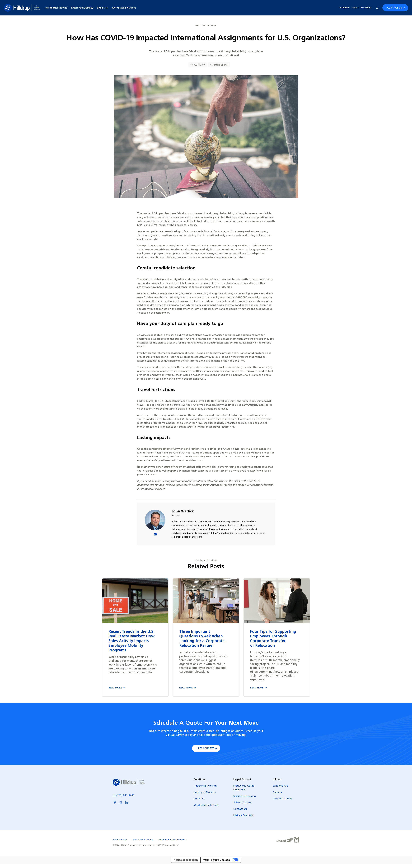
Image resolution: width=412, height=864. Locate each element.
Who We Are (280, 786)
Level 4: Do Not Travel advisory (216, 401)
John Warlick (183, 511)
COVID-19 (199, 65)
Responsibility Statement (172, 840)
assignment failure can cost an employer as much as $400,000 (210, 297)
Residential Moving (56, 8)
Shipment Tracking (244, 796)
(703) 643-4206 (125, 795)
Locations (366, 8)
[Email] (155, 535)
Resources (344, 8)
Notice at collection (186, 859)
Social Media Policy (143, 840)
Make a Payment (243, 815)
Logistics (102, 8)
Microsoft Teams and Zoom (220, 221)
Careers (277, 792)
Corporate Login (282, 798)
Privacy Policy (120, 840)
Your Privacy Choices (216, 859)
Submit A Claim (242, 802)
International (220, 65)
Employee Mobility (82, 8)
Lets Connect (205, 748)
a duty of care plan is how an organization (202, 335)
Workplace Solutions (124, 8)
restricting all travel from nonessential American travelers (172, 423)
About (355, 8)
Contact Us (394, 8)
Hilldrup (22, 7)
